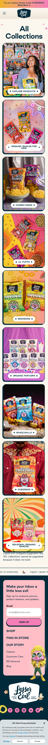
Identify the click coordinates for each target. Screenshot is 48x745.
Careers (10, 651)
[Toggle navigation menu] (4, 13)
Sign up (24, 622)
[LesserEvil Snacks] (24, 13)
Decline (20, 741)
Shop (10, 631)
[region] (24, 572)
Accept (37, 741)
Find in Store (17, 637)
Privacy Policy (23, 733)
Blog (8, 666)
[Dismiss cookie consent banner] (44, 723)
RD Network (13, 661)
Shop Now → (24, 5)
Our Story (15, 644)
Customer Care (14, 656)
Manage (6, 741)
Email (9, 606)
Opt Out (12, 736)
